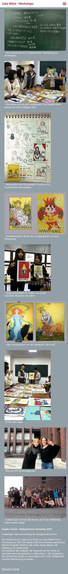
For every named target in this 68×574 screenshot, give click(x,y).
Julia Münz (9, 3)
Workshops (26, 3)
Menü (64, 3)
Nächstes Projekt (10, 569)
